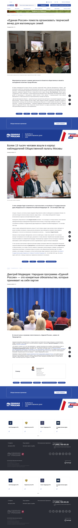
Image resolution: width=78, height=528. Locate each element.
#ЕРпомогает (50, 113)
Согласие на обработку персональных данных (16, 466)
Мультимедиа (57, 8)
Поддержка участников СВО (39, 11)
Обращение (43, 5)
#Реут (33, 261)
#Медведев (16, 382)
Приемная (48, 8)
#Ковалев (25, 261)
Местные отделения (38, 8)
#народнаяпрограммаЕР (26, 382)
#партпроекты (61, 382)
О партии (8, 8)
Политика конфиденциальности (13, 464)
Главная (8, 15)
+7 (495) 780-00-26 (61, 444)
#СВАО (19, 113)
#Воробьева (59, 113)
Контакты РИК (11, 446)
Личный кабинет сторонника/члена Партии (61, 5)
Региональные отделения (44, 443)
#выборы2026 (41, 261)
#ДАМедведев (36, 382)
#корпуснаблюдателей (51, 261)
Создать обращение (60, 123)
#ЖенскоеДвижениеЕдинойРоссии (49, 382)
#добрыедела (42, 113)
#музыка (34, 113)
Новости (20, 15)
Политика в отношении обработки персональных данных (18, 465)
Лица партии (17, 8)
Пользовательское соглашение (13, 463)
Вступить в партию (67, 8)
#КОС (27, 113)
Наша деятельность (14, 15)
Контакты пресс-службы (29, 446)
